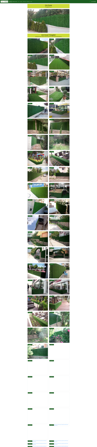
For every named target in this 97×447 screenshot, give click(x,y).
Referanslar (28, 1)
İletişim (31, 1)
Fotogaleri (21, 1)
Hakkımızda (24, 1)
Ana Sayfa (10, 1)
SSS (18, 1)
